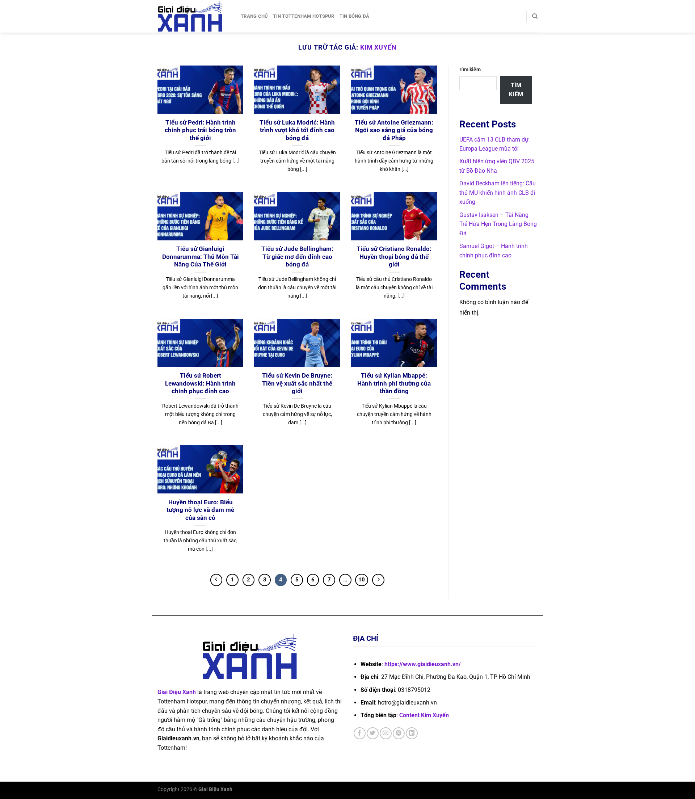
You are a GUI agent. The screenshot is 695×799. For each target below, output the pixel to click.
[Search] (535, 16)
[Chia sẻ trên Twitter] (373, 733)
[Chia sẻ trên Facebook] (360, 733)
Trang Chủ (254, 16)
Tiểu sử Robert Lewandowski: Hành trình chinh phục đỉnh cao (200, 383)
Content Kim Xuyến (424, 715)
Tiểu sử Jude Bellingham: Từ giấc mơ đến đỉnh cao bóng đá (297, 256)
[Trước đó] (216, 580)
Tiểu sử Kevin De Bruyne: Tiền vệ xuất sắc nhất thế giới (297, 383)
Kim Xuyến (378, 47)
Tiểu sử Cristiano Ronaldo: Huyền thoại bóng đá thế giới (394, 256)
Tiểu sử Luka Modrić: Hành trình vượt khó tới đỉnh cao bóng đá (297, 130)
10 (361, 579)
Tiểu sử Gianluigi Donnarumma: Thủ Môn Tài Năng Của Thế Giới (200, 256)
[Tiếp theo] (378, 580)
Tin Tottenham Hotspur (303, 16)
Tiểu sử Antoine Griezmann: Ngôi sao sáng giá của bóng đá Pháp (394, 130)
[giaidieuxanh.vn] (193, 16)
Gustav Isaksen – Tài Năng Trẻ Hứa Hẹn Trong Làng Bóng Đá (498, 224)
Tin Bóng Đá (355, 16)
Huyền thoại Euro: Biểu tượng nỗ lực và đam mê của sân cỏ (200, 510)
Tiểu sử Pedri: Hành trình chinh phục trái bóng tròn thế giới (200, 130)
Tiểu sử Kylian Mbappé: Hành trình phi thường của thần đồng (394, 383)
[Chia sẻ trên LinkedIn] (412, 733)
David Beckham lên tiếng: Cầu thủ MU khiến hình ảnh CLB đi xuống (497, 192)
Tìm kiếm (470, 70)
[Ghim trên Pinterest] (399, 733)
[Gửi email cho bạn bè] (386, 733)
